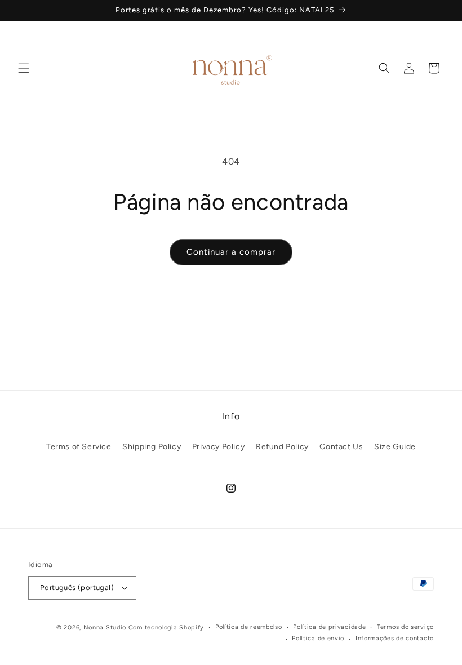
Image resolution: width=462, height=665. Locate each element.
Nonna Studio (104, 627)
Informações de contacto (395, 638)
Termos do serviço (405, 627)
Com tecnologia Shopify (166, 627)
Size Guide (395, 446)
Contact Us (341, 446)
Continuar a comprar (231, 252)
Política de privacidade (329, 627)
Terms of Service (79, 446)
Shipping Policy (151, 446)
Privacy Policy (218, 446)
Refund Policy (282, 446)
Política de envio (318, 638)
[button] (23, 68)
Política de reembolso (248, 627)
